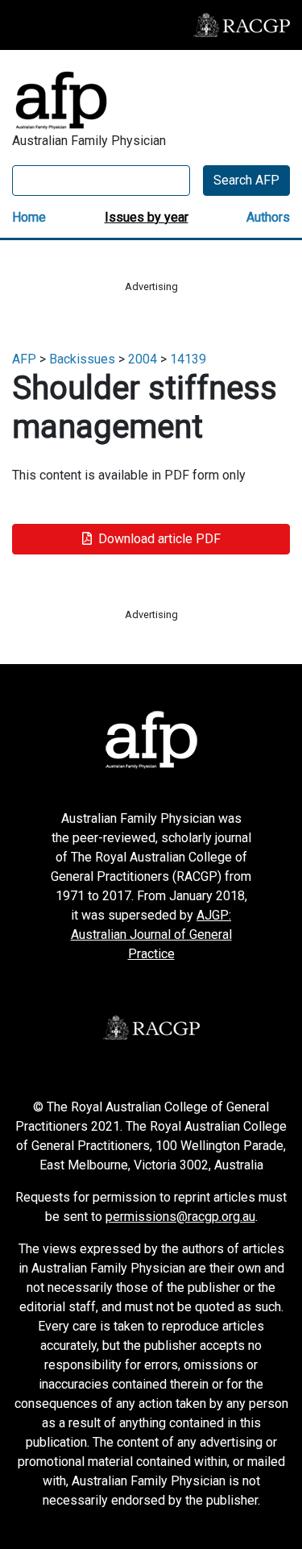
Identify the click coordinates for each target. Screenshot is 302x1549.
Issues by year (146, 217)
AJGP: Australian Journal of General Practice (151, 934)
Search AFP (246, 180)
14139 (188, 359)
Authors (268, 217)
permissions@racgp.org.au (180, 1216)
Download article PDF (159, 538)
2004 (142, 359)
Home (29, 217)
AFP (24, 359)
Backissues (82, 359)
